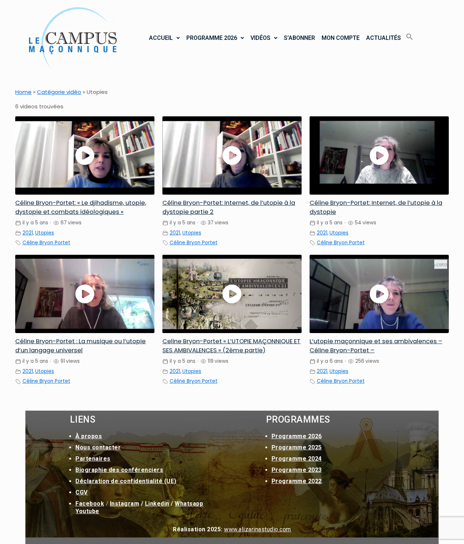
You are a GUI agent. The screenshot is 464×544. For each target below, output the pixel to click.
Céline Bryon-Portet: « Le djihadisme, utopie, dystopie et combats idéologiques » (80, 207)
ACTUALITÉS (383, 37)
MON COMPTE (341, 37)
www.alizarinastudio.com (257, 529)
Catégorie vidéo (59, 92)
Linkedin (157, 503)
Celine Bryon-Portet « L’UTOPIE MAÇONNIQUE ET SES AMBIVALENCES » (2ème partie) (231, 345)
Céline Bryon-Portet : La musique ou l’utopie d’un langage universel (80, 345)
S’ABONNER (299, 37)
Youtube (87, 511)
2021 (27, 232)
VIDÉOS (260, 37)
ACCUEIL (161, 37)
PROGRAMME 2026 (211, 37)
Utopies (44, 232)
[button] (164, 38)
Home (23, 92)
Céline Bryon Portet (46, 242)
